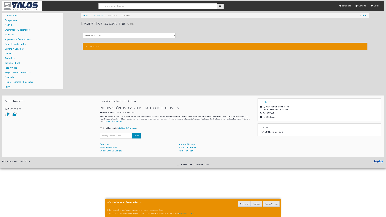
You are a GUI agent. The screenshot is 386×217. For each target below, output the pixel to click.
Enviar (136, 136)
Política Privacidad (108, 148)
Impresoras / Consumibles (18, 39)
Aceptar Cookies (271, 204)
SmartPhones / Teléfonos (17, 30)
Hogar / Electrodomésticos (18, 72)
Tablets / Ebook (12, 63)
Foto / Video (11, 68)
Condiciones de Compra (111, 151)
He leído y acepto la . (120, 128)
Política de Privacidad (114, 121)
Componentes (12, 20)
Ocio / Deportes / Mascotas (19, 82)
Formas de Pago (186, 151)
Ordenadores (11, 16)
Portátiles (9, 25)
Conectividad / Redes (15, 44)
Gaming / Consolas (14, 49)
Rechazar (256, 204)
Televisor (9, 35)
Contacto (362, 6)
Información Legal (187, 144)
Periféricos (10, 58)
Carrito (376, 6)
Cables (8, 53)
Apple (7, 87)
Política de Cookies (186, 213)
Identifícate (346, 6)
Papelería (9, 77)
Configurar (244, 204)
